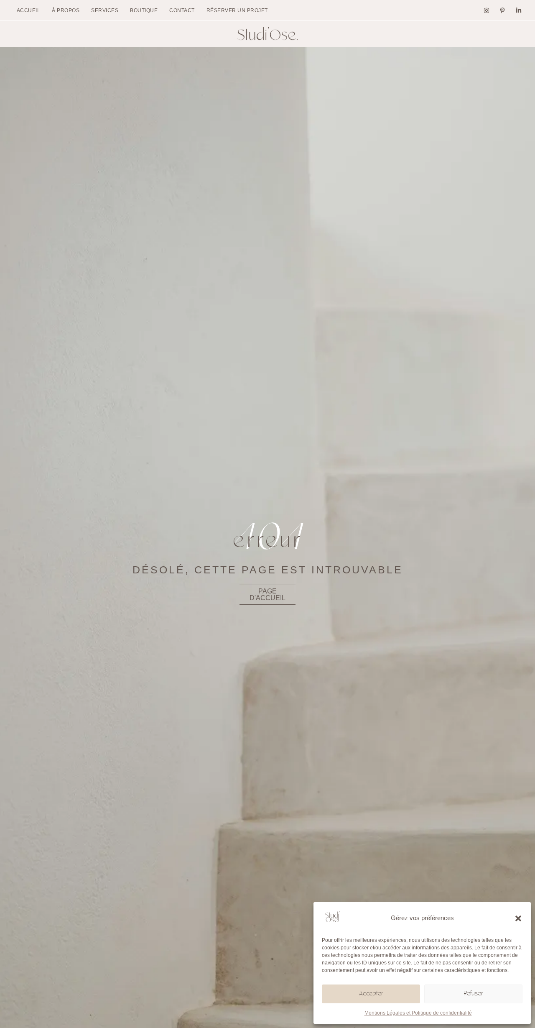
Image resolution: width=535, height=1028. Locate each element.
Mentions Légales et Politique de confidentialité (418, 1013)
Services (104, 10)
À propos (65, 10)
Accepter (371, 994)
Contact (182, 10)
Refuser (473, 994)
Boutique (144, 10)
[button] (518, 918)
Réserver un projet (237, 10)
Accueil (29, 10)
